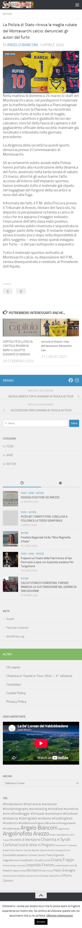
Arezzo (53, 835)
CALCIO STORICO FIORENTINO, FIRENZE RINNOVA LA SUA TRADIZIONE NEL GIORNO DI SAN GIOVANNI (49, 587)
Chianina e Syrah (55, 839)
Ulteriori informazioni (60, 915)
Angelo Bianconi (22, 44)
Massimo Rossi (19, 871)
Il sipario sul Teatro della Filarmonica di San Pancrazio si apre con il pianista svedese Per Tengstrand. (47, 562)
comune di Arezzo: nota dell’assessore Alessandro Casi (56, 346)
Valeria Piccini (55, 876)
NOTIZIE (7, 14)
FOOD (10, 446)
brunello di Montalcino (25, 840)
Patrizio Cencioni (10, 876)
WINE (9, 455)
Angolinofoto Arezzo (26, 833)
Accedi (10, 619)
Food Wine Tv (61, 845)
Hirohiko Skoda (9, 865)
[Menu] (77, 5)
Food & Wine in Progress (36, 845)
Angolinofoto (63, 829)
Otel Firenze (47, 871)
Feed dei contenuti (17, 627)
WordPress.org (15, 636)
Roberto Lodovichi (26, 876)
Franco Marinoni (16, 850)
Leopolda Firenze (39, 865)
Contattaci (13, 684)
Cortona (10, 844)
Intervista (20, 865)
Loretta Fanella (61, 865)
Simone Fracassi (42, 876)
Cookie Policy (16, 693)
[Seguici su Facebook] (70, 380)
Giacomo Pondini (47, 850)
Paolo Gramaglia (64, 870)
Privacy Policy (16, 701)
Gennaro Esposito (31, 850)
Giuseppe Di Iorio (62, 850)
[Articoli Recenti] (22, 483)
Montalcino (34, 870)
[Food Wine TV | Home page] (23, 5)
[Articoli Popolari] (60, 483)
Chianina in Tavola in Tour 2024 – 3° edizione (39, 676)
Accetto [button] (41, 921)
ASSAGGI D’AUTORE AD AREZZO (40, 497)
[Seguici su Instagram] (77, 380)
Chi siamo (13, 667)
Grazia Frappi (62, 859)
